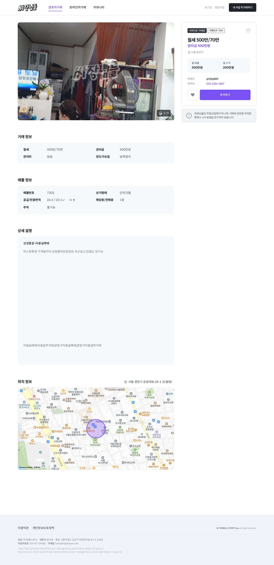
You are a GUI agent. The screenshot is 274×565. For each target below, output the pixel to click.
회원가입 (219, 7)
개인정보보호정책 (43, 528)
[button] (168, 70)
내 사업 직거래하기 (242, 7)
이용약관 (23, 528)
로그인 (208, 7)
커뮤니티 (98, 7)
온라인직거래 (78, 7)
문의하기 (225, 95)
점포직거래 (55, 7)
